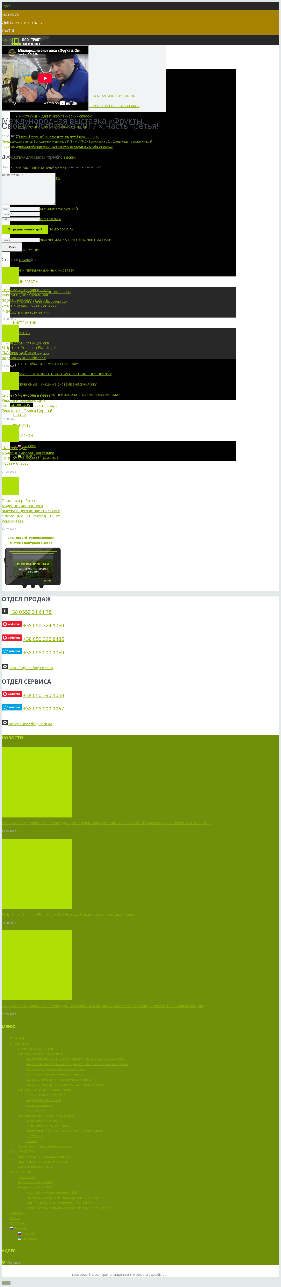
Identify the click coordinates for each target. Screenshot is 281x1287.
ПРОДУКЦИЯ (20, 1043)
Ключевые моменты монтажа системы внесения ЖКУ (65, 1197)
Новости (35, 136)
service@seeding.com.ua (30, 723)
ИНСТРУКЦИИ (20, 1172)
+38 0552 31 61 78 (30, 611)
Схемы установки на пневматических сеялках (59, 1079)
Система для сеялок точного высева (44, 1090)
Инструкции (35, 1110)
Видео (22, 136)
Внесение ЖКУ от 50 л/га (45, 1120)
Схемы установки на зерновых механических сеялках (65, 1084)
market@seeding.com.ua (31, 667)
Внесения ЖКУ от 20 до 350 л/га (50, 1126)
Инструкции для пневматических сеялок (56, 1069)
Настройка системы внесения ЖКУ (52, 1192)
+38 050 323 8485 (43, 638)
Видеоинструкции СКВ (35, 1182)
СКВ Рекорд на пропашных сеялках (44, 1156)
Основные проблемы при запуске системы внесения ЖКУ (68, 1208)
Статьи (31, 1141)
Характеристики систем (43, 1100)
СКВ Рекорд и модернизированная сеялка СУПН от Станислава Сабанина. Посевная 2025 (30, 455)
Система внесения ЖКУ (35, 1167)
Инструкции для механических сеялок (54, 1074)
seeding (75, 136)
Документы (26, 1177)
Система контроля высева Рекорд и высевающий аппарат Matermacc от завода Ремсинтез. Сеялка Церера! (29, 403)
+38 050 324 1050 (43, 625)
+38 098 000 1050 (43, 652)
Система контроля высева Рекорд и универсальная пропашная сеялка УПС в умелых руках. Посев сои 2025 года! (29, 300)
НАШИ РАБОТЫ (22, 1151)
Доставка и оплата (23, 22)
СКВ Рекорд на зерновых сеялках (43, 1161)
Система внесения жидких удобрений (46, 1115)
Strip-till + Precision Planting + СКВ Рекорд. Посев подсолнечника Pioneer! (29, 352)
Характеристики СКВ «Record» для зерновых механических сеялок (75, 1059)
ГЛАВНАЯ (17, 1038)
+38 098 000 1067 (43, 708)
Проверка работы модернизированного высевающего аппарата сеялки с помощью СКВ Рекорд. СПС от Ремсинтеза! (31, 511)
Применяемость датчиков (45, 1095)
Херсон (7, 6)
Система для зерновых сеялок (40, 1054)
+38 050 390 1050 (43, 695)
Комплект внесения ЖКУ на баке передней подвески (65, 1131)
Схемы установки (39, 1105)
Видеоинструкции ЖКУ (35, 1187)
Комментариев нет (56, 136)
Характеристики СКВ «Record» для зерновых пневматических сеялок (77, 1064)
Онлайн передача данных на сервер (45, 1146)
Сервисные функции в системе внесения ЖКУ (60, 1203)
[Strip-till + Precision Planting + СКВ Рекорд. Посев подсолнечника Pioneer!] (10, 333)
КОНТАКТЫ (18, 1223)
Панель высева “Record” (36, 1048)
